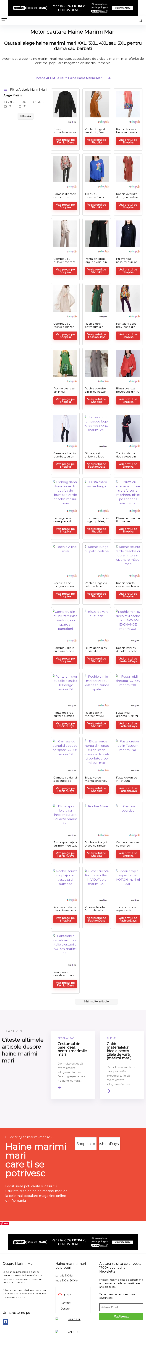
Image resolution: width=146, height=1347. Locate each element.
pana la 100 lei (64, 1275)
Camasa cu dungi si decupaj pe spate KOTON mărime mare (65, 782)
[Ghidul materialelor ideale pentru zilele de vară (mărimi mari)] (122, 1065)
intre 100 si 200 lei (67, 1280)
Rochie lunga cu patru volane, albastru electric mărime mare (96, 587)
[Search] (140, 20)
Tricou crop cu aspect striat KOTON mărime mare (127, 912)
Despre (65, 1308)
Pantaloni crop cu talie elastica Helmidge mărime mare (63, 717)
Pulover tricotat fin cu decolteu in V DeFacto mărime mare (96, 912)
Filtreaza (25, 116)
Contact (66, 1303)
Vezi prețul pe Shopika (96, 141)
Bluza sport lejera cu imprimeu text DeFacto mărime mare (65, 847)
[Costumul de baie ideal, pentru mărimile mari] (73, 1065)
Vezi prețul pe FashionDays (65, 141)
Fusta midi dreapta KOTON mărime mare (127, 716)
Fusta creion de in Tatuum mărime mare (126, 781)
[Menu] (4, 20)
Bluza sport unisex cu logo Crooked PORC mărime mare (95, 458)
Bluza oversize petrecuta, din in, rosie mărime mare (127, 393)
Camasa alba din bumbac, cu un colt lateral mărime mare (64, 458)
